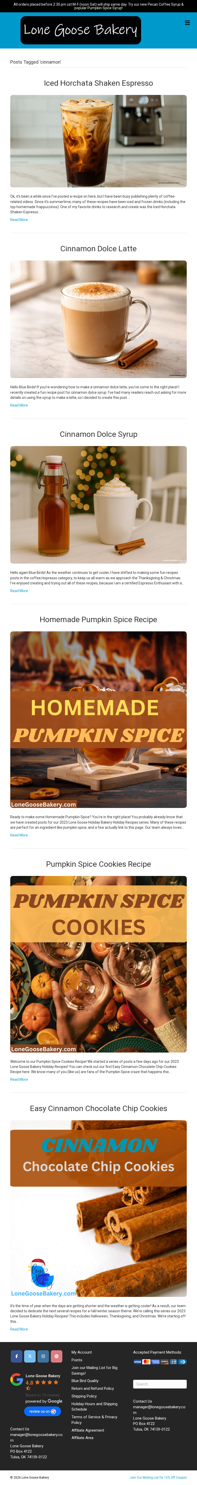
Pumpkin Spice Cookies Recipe (98, 864)
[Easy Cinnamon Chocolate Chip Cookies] (98, 1208)
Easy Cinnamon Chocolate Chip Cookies (98, 1108)
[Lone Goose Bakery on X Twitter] (30, 1356)
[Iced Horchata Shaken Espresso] (98, 141)
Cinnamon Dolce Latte (98, 248)
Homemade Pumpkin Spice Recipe (98, 619)
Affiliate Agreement (88, 1430)
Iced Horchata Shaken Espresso (98, 83)
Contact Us (19, 1429)
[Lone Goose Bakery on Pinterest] (56, 1356)
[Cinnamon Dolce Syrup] (98, 505)
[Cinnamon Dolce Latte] (98, 319)
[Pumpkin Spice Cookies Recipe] (98, 964)
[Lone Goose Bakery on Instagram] (43, 1356)
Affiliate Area (82, 1437)
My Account (82, 1352)
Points (77, 1360)
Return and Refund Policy (93, 1388)
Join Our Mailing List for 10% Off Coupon (158, 1477)
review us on (39, 1411)
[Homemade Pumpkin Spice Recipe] (98, 719)
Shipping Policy (84, 1396)
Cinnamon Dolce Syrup (98, 434)
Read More (19, 220)
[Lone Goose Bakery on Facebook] (16, 1356)
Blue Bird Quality (85, 1380)
